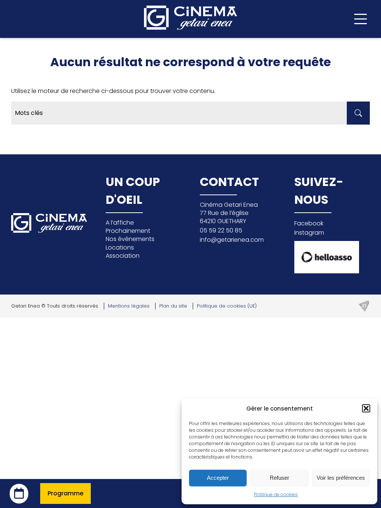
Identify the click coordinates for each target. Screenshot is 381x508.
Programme (65, 493)
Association (123, 255)
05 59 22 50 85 (221, 230)
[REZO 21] (364, 306)
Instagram (309, 232)
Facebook (308, 223)
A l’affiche (120, 222)
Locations (120, 247)
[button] (366, 408)
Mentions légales (129, 306)
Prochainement (128, 230)
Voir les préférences (341, 478)
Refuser (279, 478)
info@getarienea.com (232, 239)
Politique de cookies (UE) (227, 306)
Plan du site (173, 306)
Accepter (218, 478)
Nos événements (130, 239)
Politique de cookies (276, 494)
